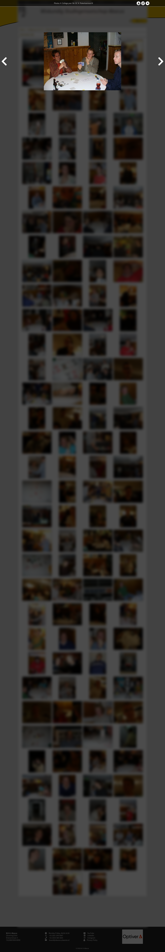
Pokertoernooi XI (86, 3)
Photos (57, 3)
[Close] (148, 3)
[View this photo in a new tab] (143, 3)
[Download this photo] (139, 3)
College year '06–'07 (69, 3)
